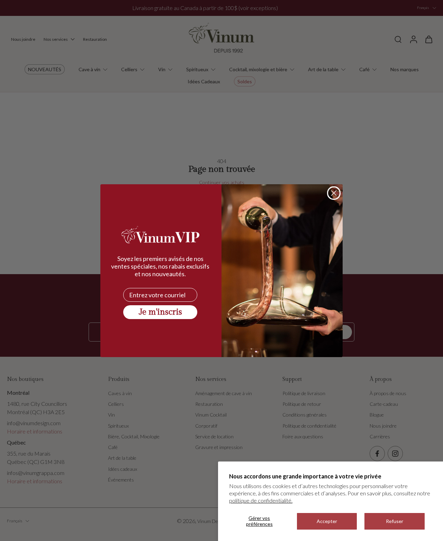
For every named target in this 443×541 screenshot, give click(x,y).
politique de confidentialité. (260, 500)
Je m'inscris (160, 312)
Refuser (394, 521)
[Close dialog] (334, 193)
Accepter (327, 521)
